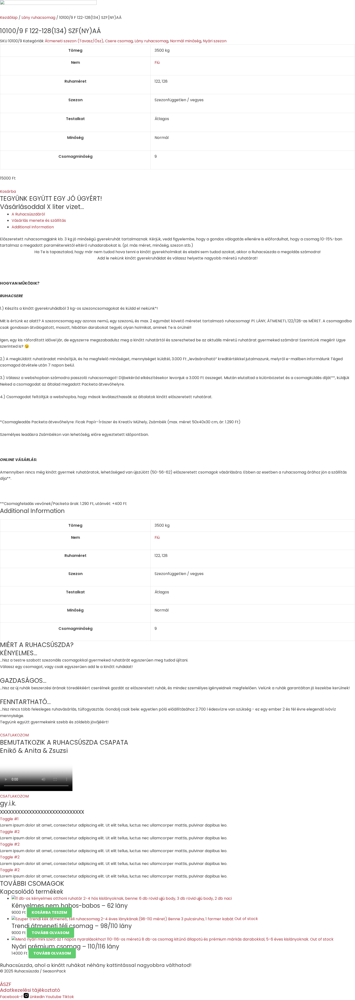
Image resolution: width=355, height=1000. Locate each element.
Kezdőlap (9, 17)
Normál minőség (185, 41)
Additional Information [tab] (33, 227)
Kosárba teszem (49, 912)
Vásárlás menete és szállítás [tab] (39, 220)
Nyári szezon (215, 41)
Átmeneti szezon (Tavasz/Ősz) (74, 41)
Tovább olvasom (50, 932)
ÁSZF (5, 984)
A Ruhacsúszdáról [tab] (28, 214)
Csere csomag (119, 41)
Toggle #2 (10, 832)
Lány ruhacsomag (38, 17)
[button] (8, 191)
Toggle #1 (9, 819)
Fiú (157, 62)
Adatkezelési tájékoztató (30, 990)
